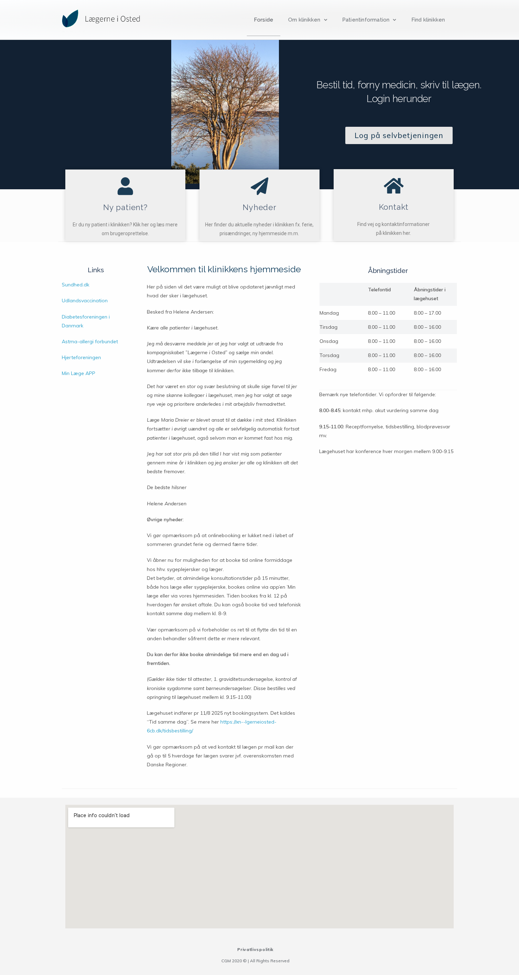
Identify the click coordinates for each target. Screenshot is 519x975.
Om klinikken (304, 20)
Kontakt (394, 207)
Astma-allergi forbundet (90, 341)
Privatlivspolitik (255, 949)
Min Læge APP (78, 373)
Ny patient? (125, 207)
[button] (398, 135)
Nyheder (259, 207)
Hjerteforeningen (81, 357)
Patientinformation (366, 20)
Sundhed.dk (75, 284)
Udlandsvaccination (85, 300)
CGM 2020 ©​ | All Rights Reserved (255, 960)
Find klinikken (428, 20)
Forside (263, 20)
